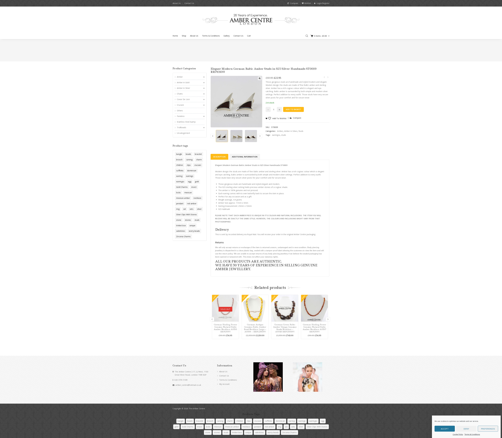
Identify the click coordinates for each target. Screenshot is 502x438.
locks (178, 192)
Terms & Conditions (472, 434)
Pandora (180, 116)
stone (178, 220)
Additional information (245, 156)
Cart (249, 36)
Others (180, 110)
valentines (180, 231)
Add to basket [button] (266, 297)
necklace (197, 198)
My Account (224, 384)
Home (175, 36)
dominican (191, 170)
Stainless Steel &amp (186, 122)
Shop (184, 36)
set (184, 209)
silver (199, 209)
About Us (177, 3)
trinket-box (181, 225)
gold (197, 181)
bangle (179, 154)
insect (194, 187)
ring (177, 209)
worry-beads (194, 231)
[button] (259, 78)
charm (199, 159)
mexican (188, 192)
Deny (466, 428)
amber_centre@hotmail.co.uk (188, 385)
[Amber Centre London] (251, 19)
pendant (179, 203)
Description (219, 156)
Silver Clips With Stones (186, 214)
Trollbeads (181, 127)
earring (179, 176)
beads (188, 154)
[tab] (220, 157)
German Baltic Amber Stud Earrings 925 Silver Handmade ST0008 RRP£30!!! (327, 77)
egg (189, 181)
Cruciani (180, 105)
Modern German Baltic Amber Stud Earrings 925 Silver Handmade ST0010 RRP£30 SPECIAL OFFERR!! (324, 77)
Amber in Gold (183, 82)
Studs (300, 131)
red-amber (191, 203)
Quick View (236, 311)
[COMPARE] (236, 301)
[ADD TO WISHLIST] (236, 306)
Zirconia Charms (183, 236)
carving (189, 159)
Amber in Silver (290, 131)
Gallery (227, 36)
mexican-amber (183, 198)
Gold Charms (182, 187)
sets (191, 209)
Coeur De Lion (183, 99)
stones (188, 220)
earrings (189, 176)
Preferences (488, 428)
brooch (179, 159)
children (179, 165)
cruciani (197, 165)
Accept (445, 428)
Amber (280, 131)
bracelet (198, 154)
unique (192, 225)
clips (189, 165)
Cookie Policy (458, 434)
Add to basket (293, 109)
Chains (180, 93)
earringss (276, 135)
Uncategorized (183, 133)
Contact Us (189, 3)
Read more (236, 297)
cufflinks (180, 170)
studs (283, 135)
